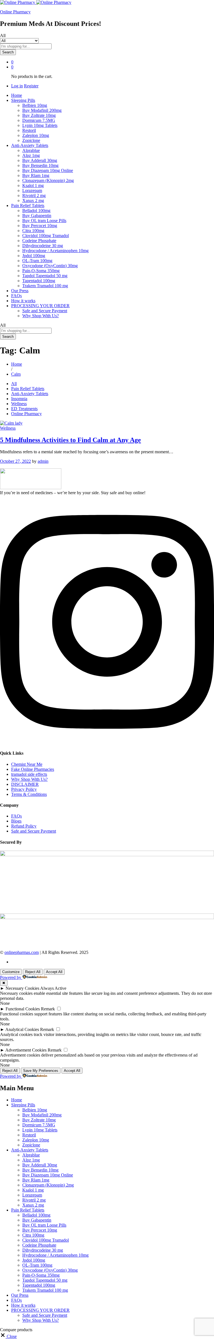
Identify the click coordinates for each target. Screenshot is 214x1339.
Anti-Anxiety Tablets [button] (29, 145)
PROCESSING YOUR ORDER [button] (40, 305)
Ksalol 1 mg (33, 185)
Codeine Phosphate (39, 240)
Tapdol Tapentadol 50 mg (44, 275)
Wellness (19, 403)
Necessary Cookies (22, 988)
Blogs (16, 821)
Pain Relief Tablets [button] (27, 205)
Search (8, 52)
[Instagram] (107, 742)
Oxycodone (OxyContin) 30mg (50, 265)
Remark (48, 1008)
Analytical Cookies (22, 1029)
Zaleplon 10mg (35, 135)
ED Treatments (24, 408)
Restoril (29, 130)
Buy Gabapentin (36, 215)
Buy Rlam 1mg (35, 175)
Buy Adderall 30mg (39, 160)
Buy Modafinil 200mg (42, 110)
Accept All (54, 972)
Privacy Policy (24, 789)
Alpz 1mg (31, 155)
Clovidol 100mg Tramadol (45, 235)
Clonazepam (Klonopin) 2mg (48, 180)
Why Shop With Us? (40, 315)
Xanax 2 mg (33, 200)
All (14, 383)
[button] (8, 1336)
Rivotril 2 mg (34, 195)
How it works (23, 300)
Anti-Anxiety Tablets (29, 393)
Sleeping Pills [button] (23, 100)
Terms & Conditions (29, 794)
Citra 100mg (33, 230)
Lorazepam (32, 190)
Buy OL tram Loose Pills (44, 220)
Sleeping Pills (23, 1104)
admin (43, 461)
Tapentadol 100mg (38, 280)
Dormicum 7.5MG (38, 120)
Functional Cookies (23, 1008)
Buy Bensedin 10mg (40, 165)
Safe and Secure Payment (44, 310)
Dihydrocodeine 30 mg (42, 245)
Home (16, 95)
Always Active (53, 988)
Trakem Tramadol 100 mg (45, 285)
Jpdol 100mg (33, 255)
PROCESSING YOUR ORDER (40, 1310)
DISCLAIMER (25, 784)
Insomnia (19, 398)
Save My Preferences (40, 1071)
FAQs (16, 295)
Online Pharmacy (15, 11)
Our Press (19, 290)
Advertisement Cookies (26, 1050)
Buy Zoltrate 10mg (39, 115)
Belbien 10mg (34, 105)
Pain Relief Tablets (27, 388)
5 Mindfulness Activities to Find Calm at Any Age (70, 440)
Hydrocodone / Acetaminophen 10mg (55, 250)
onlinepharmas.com (21, 952)
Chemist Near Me (26, 764)
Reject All (32, 972)
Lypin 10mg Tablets (39, 125)
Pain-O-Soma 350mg (41, 270)
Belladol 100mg (36, 210)
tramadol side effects (29, 774)
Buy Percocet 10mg (39, 225)
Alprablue (31, 150)
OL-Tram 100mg (37, 260)
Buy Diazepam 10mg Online (47, 170)
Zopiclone (31, 140)
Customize (11, 972)
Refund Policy (24, 826)
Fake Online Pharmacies (32, 769)
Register (31, 85)
